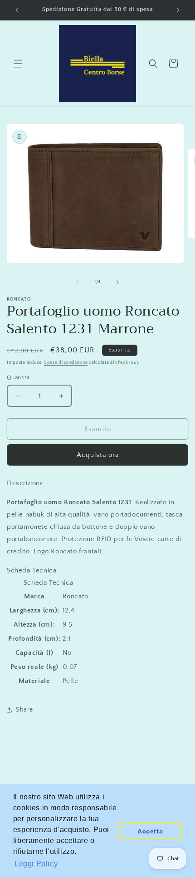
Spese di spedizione (66, 362)
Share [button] (24, 709)
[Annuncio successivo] (178, 10)
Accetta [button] (150, 831)
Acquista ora (98, 455)
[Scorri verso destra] (117, 282)
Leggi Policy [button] (36, 864)
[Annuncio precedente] (17, 10)
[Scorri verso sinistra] (78, 282)
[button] (18, 64)
